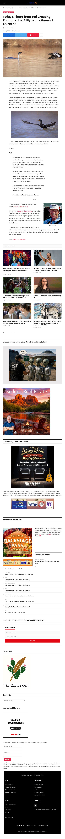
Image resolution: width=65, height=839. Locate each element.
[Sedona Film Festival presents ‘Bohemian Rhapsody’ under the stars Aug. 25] (48, 258)
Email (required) (8, 746)
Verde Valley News (10, 787)
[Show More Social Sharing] (41, 35)
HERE (49, 534)
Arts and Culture (8, 12)
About (7, 812)
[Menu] (5, 3)
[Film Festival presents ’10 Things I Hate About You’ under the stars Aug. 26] (17, 285)
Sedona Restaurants (39, 795)
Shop (6, 807)
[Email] (4, 103)
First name (7, 752)
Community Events (39, 792)
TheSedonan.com (31, 825)
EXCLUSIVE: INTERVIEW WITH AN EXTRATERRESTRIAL (20, 601)
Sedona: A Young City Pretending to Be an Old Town (47, 562)
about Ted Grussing (19, 239)
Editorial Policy (9, 817)
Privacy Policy (31, 831)
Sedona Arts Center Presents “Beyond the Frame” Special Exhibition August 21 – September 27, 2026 (47, 323)
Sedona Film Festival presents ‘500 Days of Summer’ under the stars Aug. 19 (17, 322)
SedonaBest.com (43, 825)
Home (4, 7)
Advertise (8, 809)
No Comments (16, 31)
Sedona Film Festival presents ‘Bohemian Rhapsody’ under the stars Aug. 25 (47, 269)
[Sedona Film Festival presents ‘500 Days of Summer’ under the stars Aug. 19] (17, 311)
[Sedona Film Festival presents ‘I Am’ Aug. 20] (48, 285)
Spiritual (36, 789)
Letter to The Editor (10, 792)
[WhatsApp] (4, 111)
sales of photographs (25, 211)
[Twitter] (4, 90)
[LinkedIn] (4, 94)
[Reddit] (4, 107)
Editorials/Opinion (10, 789)
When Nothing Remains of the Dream (15, 569)
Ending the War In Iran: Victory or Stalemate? (17, 579)
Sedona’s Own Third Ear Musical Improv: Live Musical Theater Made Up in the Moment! (16, 270)
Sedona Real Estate (10, 804)
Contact (7, 815)
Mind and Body (38, 787)
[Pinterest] (4, 98)
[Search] (60, 3)
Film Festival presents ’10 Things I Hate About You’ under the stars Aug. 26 (16, 296)
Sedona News (9, 784)
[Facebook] (4, 85)
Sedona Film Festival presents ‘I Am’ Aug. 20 (47, 296)
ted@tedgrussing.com (20, 206)
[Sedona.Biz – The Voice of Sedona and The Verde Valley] (32, 3)
